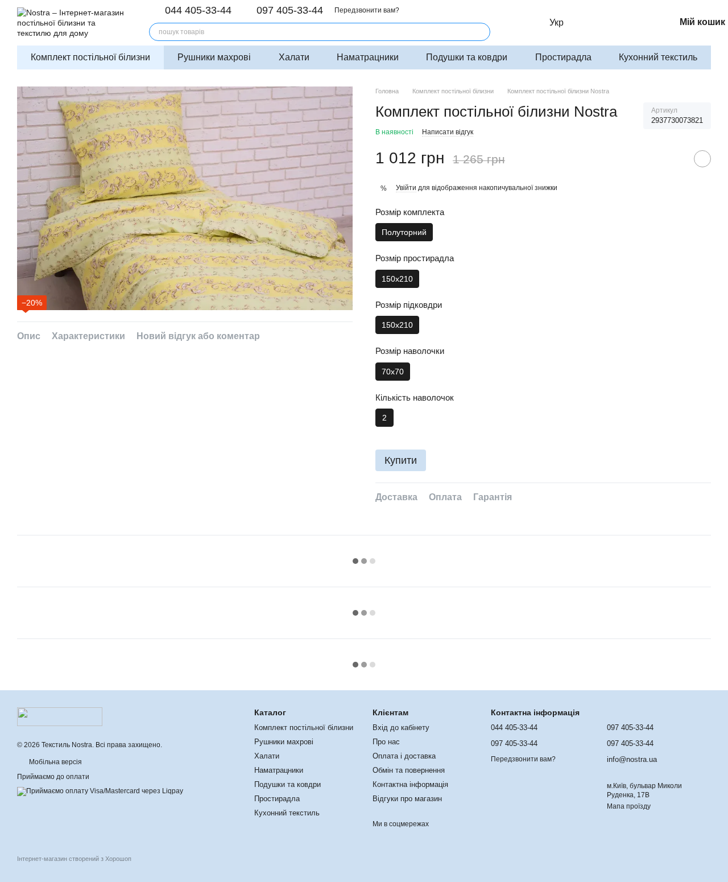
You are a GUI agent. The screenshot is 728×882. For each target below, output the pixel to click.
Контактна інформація (410, 784)
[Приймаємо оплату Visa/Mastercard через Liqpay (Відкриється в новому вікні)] (100, 791)
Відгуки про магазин (407, 798)
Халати (294, 57)
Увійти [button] (406, 188)
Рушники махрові (214, 57)
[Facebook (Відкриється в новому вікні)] (526, 22)
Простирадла (563, 57)
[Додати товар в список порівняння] (673, 158)
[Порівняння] (618, 23)
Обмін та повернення (409, 770)
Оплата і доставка (404, 756)
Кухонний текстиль (658, 57)
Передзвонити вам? (366, 10)
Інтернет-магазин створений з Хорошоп (74, 858)
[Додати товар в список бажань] (702, 158)
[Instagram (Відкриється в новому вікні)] (513, 22)
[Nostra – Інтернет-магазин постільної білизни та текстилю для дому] (59, 716)
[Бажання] (643, 23)
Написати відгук (447, 132)
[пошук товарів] (481, 32)
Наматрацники (368, 57)
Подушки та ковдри (466, 57)
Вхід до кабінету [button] (401, 727)
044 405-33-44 (198, 10)
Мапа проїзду (629, 806)
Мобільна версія (54, 762)
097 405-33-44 (290, 10)
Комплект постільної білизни (90, 57)
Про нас (386, 741)
